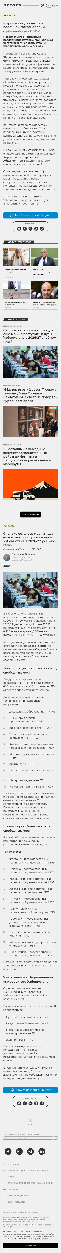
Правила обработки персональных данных (31, 1183)
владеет (8, 153)
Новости (9, 15)
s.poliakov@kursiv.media (22, 560)
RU (49, 5)
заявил (49, 57)
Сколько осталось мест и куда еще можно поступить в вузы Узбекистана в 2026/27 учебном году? (29, 335)
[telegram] (30, 1151)
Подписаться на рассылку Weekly (23, 1134)
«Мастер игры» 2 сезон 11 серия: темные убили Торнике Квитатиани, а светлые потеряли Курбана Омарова (30, 395)
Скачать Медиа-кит (18, 1196)
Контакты (13, 1189)
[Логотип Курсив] (12, 5)
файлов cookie (42, 1238)
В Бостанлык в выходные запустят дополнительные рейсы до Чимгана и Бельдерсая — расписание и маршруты (27, 456)
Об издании (14, 1164)
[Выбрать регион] (43, 5)
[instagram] (19, 1151)
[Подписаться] (56, 1138)
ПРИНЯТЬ (30, 1245)
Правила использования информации (28, 1171)
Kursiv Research (16, 1202)
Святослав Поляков (23, 554)
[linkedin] (41, 1151)
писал (29, 196)
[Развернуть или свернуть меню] (56, 5)
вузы (7, 566)
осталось (29, 613)
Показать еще (30, 514)
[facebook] (8, 1151)
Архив (11, 1177)
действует (37, 175)
